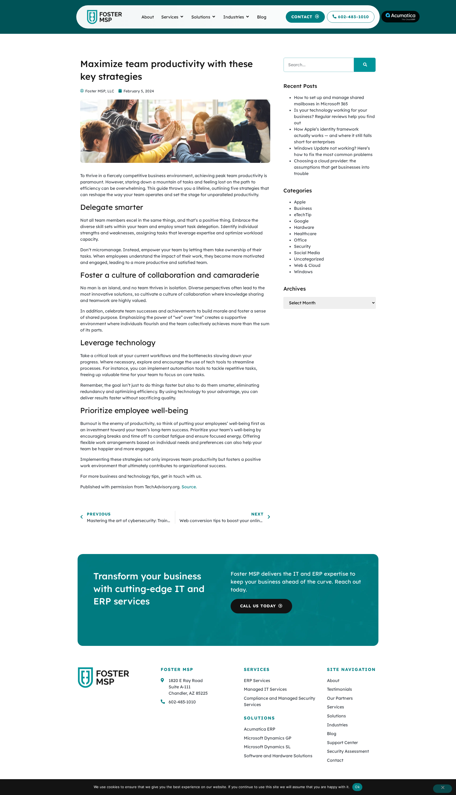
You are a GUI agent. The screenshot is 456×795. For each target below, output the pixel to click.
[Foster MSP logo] (103, 677)
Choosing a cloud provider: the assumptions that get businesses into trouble (331, 167)
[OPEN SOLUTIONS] (214, 17)
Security (302, 246)
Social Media (307, 252)
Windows (303, 271)
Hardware (304, 227)
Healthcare (305, 233)
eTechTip (302, 214)
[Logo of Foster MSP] (104, 17)
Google (301, 221)
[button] (305, 17)
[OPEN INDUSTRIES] (247, 17)
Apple (300, 202)
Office (300, 240)
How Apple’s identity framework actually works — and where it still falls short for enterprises (333, 135)
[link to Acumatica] (400, 16)
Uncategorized (309, 259)
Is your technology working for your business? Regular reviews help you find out (334, 116)
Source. (189, 486)
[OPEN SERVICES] (182, 17)
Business (303, 208)
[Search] (365, 65)
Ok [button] (357, 787)
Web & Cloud (307, 265)
